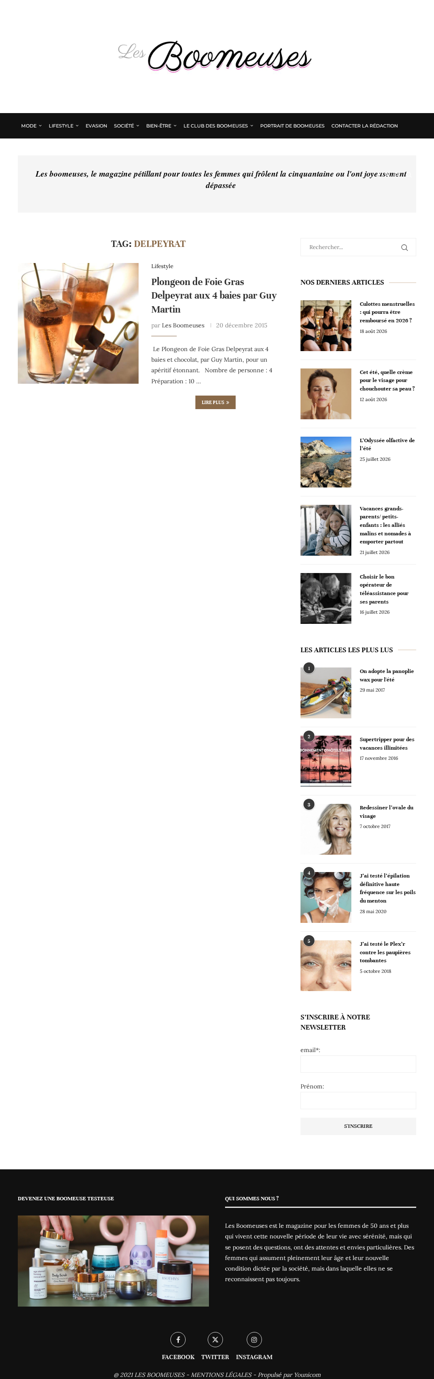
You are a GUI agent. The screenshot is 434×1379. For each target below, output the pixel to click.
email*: (310, 1050)
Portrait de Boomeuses (292, 126)
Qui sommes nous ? (47, 150)
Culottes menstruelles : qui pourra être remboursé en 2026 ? (387, 312)
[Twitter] (387, 175)
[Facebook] (378, 175)
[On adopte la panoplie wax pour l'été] (325, 692)
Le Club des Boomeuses (216, 126)
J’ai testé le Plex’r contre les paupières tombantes (385, 952)
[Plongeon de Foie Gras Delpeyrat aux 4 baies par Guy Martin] (78, 323)
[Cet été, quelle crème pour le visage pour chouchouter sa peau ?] (325, 393)
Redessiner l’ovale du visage (386, 812)
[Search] (408, 175)
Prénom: (312, 1086)
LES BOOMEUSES (159, 1375)
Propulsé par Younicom (289, 1375)
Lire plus (213, 402)
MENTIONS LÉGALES (221, 1375)
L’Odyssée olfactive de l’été (387, 444)
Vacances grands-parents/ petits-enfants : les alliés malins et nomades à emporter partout (385, 525)
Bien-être (158, 126)
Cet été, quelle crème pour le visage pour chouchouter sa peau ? (387, 380)
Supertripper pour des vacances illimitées (387, 743)
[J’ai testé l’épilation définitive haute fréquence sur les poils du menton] (325, 897)
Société (124, 126)
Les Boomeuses (183, 325)
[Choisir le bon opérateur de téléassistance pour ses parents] (325, 598)
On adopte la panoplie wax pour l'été (387, 675)
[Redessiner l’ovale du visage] (325, 829)
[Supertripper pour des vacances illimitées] (325, 761)
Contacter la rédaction (364, 126)
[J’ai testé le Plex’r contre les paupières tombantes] (325, 965)
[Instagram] (396, 175)
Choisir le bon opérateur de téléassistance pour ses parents (384, 589)
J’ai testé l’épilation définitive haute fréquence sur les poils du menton (388, 888)
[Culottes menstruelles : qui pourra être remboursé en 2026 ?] (325, 325)
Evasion (96, 126)
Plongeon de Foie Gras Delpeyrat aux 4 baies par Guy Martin (214, 295)
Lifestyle (61, 126)
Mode (28, 126)
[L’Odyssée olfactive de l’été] (325, 462)
